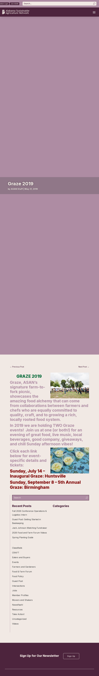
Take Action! (18, 614)
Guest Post (17, 581)
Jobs (14, 590)
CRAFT (15, 552)
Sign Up (71, 656)
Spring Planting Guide (22, 537)
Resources (17, 609)
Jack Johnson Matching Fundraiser (29, 528)
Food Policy (18, 576)
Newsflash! (17, 604)
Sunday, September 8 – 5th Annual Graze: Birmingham (45, 485)
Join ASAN (14, 4)
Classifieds (17, 548)
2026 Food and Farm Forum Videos (29, 532)
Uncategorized (19, 619)
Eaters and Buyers (21, 557)
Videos (15, 623)
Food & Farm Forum (22, 571)
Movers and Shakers (22, 600)
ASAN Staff (17, 189)
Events (15, 562)
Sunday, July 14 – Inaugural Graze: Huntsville (38, 473)
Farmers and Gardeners (24, 567)
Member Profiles (20, 595)
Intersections (18, 586)
